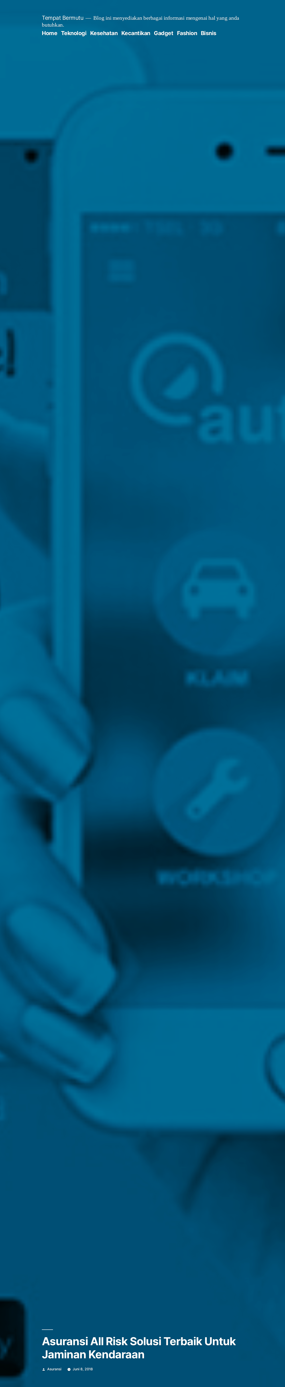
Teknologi (74, 33)
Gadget (163, 33)
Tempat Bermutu (62, 17)
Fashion (187, 33)
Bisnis (208, 33)
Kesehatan (104, 33)
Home (49, 33)
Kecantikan (135, 33)
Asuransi (54, 1369)
